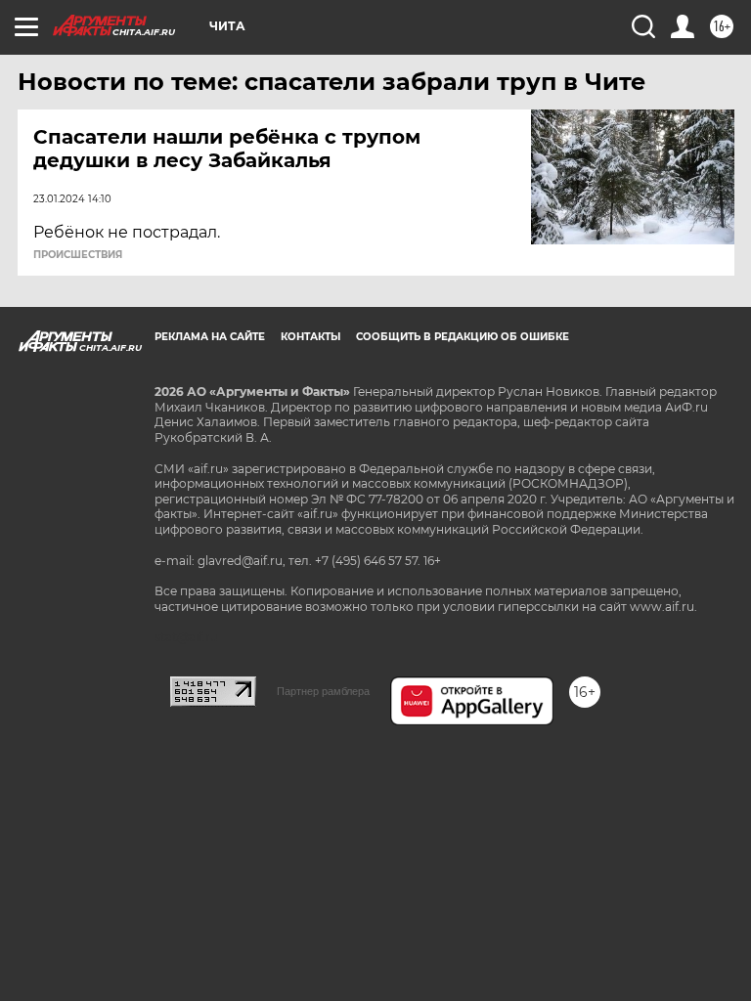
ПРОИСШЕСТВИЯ (77, 255)
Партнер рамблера (323, 691)
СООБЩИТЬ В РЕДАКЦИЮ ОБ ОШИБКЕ (462, 336)
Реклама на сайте (210, 336)
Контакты (310, 336)
